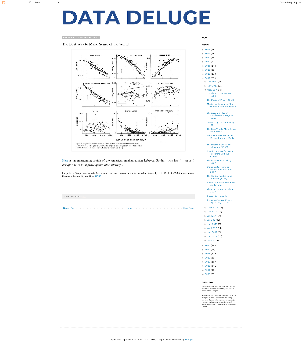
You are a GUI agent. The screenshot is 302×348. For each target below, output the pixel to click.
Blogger (189, 339)
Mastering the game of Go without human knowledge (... (221, 106)
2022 (208, 57)
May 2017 (212, 224)
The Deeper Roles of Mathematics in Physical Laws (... (220, 116)
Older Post (188, 207)
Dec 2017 (212, 81)
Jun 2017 (212, 219)
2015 (208, 249)
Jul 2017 (212, 215)
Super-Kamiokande (217, 195)
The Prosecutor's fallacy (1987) (219, 161)
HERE (98, 176)
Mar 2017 (212, 232)
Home (129, 207)
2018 (208, 73)
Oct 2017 (212, 89)
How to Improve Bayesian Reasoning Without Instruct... (220, 154)
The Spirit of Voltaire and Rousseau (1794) (219, 177)
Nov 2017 (212, 85)
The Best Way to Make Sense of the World (221, 130)
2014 (208, 253)
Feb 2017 (212, 236)
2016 (208, 245)
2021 (208, 61)
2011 (208, 265)
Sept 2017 (213, 207)
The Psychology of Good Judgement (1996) (219, 146)
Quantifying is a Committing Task (221, 123)
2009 (208, 273)
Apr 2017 (212, 228)
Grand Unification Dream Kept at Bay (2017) (219, 201)
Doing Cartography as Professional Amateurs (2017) (220, 169)
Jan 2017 (212, 240)
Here (65, 160)
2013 (208, 257)
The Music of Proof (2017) (220, 99)
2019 (208, 69)
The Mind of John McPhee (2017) (220, 190)
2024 (208, 49)
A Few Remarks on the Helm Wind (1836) (221, 183)
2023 (208, 53)
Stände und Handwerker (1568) (219, 94)
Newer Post (69, 207)
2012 (208, 261)
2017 (208, 78)
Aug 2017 (212, 211)
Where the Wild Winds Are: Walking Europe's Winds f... (220, 138)
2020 (208, 65)
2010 (208, 269)
